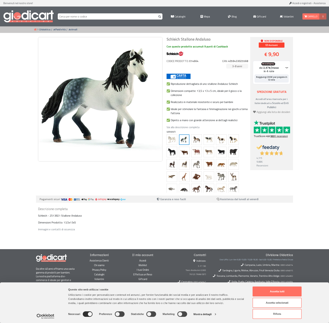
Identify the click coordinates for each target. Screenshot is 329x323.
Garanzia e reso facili (173, 199)
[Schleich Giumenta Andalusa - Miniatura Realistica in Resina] (196, 140)
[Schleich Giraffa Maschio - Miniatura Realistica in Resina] (184, 177)
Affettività (59, 29)
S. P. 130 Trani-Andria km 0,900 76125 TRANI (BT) (196, 270)
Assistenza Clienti (99, 261)
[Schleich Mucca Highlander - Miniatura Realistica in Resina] (209, 164)
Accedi (302, 3)
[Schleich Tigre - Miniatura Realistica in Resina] (221, 164)
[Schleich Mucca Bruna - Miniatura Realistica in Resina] (209, 152)
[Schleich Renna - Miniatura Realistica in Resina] (233, 177)
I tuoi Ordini (143, 270)
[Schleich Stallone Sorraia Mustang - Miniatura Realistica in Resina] (196, 164)
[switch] (120, 314)
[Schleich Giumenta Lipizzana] (172, 140)
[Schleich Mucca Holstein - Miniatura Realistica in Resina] (209, 140)
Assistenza (320, 3)
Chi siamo (99, 265)
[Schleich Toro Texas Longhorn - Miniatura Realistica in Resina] (184, 152)
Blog (234, 16)
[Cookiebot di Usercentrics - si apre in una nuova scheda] (45, 316)
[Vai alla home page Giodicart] (28, 16)
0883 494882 (287, 276)
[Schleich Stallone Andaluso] (184, 140)
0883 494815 (287, 270)
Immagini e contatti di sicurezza (56, 229)
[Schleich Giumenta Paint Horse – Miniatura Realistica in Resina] (221, 189)
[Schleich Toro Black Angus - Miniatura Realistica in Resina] (233, 152)
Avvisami (273, 45)
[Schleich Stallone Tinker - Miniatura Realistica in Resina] (233, 140)
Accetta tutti (277, 291)
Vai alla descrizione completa (183, 127)
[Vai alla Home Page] (35, 30)
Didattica (44, 29)
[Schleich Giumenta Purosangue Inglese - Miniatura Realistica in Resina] (196, 189)
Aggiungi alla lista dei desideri (273, 112)
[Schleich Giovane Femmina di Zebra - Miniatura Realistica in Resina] (221, 177)
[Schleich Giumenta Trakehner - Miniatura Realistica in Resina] (233, 189)
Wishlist (142, 265)
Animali (73, 29)
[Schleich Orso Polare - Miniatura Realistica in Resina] (209, 177)
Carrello (312, 16)
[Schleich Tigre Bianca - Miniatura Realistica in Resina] (233, 164)
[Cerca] (159, 16)
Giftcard (261, 16)
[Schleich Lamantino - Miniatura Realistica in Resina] (172, 189)
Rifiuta (277, 313)
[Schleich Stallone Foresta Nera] (172, 164)
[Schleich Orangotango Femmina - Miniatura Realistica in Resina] (196, 177)
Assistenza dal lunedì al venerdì (239, 199)
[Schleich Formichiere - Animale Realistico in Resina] (184, 189)
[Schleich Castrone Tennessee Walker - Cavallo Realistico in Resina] (172, 152)
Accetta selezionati (277, 302)
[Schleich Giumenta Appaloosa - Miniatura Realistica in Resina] (209, 189)
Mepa (206, 16)
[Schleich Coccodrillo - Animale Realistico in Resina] (172, 177)
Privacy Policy (99, 270)
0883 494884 (287, 281)
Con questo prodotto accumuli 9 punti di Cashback (197, 46)
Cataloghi (179, 16)
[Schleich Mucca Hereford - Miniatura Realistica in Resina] (196, 152)
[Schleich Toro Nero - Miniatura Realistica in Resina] (221, 152)
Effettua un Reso (142, 274)
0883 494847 (199, 281)
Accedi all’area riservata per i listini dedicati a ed (272, 103)
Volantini (288, 16)
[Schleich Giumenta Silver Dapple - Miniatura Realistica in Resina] (184, 164)
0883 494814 (287, 265)
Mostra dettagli (202, 314)
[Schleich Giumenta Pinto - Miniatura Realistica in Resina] (221, 140)
